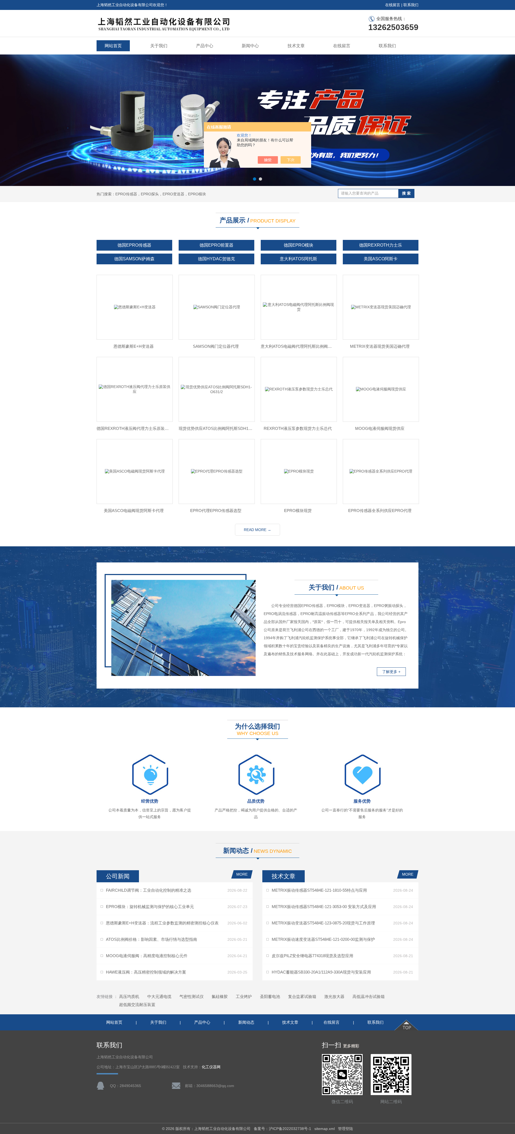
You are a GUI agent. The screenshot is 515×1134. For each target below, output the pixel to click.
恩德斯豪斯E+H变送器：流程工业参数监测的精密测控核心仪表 (162, 923)
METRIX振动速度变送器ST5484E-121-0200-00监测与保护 (323, 939)
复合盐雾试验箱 (302, 996)
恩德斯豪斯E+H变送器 (133, 346)
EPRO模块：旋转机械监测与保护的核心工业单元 (150, 906)
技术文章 (296, 45)
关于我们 (158, 45)
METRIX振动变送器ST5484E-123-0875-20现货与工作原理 (323, 923)
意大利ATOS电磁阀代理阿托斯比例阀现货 (298, 346)
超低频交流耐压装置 (137, 1004)
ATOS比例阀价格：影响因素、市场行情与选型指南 (151, 939)
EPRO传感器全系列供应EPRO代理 (379, 510)
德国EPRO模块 (298, 245)
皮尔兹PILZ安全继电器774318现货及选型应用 (312, 955)
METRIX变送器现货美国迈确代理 (380, 346)
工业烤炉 (244, 996)
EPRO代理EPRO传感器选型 (215, 510)
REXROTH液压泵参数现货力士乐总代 (298, 428)
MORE (242, 874)
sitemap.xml (324, 1128)
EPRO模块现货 (298, 510)
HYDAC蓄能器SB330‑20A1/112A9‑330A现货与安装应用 (321, 972)
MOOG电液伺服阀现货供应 (379, 428)
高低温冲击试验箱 (368, 996)
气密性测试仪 (191, 996)
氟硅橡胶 (220, 996)
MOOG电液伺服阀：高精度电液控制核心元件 (146, 955)
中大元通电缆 (159, 996)
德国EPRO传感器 (134, 245)
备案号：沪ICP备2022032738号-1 (282, 1128)
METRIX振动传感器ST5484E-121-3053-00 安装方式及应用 (324, 906)
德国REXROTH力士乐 (380, 245)
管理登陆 (345, 1128)
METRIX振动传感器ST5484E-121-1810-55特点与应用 (319, 890)
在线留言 (392, 5)
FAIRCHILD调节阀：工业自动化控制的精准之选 (148, 890)
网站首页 (113, 45)
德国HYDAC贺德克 (216, 259)
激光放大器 (334, 996)
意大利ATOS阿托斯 (298, 259)
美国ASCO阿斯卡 (381, 259)
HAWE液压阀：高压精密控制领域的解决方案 (146, 972)
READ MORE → (257, 530)
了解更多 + (391, 672)
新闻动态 (246, 1022)
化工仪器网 (211, 1067)
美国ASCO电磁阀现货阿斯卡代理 (134, 510)
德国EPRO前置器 (216, 245)
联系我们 (410, 5)
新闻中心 (250, 45)
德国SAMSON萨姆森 (134, 259)
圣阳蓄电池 (270, 996)
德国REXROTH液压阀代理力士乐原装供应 (134, 428)
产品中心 (204, 45)
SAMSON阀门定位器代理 (216, 346)
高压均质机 (129, 996)
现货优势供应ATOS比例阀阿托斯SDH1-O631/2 (216, 428)
